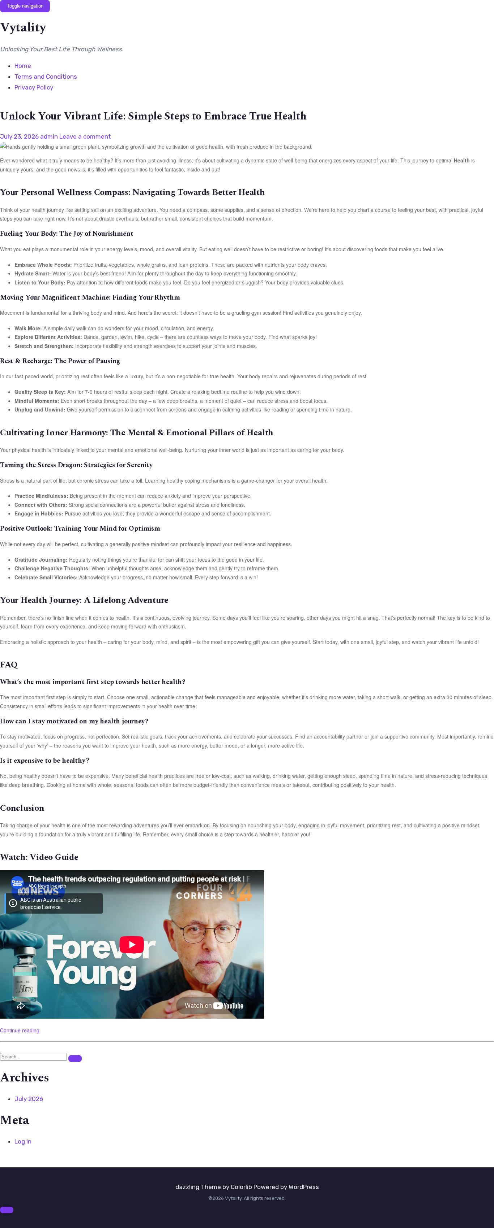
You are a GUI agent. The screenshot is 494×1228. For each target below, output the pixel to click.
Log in (22, 1141)
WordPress (304, 1186)
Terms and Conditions (45, 76)
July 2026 (28, 1098)
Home (22, 65)
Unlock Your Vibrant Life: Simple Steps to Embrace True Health (153, 116)
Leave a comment (85, 136)
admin (49, 136)
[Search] (75, 1058)
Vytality (23, 27)
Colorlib (241, 1186)
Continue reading (19, 1030)
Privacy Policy (33, 87)
